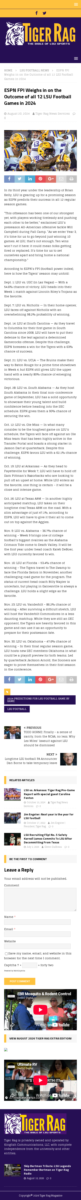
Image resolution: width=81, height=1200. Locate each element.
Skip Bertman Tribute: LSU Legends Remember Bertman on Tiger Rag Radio (47, 1170)
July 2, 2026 (33, 847)
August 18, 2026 (35, 1178)
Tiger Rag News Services (53, 113)
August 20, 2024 (18, 113)
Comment (11, 885)
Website (10, 941)
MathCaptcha (19, 970)
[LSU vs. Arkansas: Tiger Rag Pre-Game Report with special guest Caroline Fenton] (12, 794)
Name (9, 916)
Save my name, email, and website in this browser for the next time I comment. (37, 956)
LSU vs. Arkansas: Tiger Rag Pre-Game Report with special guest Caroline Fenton (49, 794)
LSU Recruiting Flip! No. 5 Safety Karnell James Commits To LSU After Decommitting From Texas (48, 838)
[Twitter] (44, 13)
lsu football (17, 709)
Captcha (10, 965)
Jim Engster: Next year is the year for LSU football (49, 816)
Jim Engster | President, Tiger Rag (44, 825)
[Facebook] (36, 13)
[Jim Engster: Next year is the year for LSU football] (12, 818)
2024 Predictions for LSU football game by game (38, 699)
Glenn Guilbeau (53, 847)
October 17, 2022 (36, 823)
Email (9, 929)
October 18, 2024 (36, 802)
